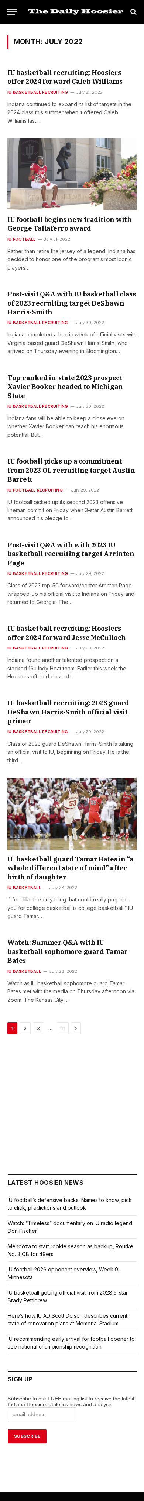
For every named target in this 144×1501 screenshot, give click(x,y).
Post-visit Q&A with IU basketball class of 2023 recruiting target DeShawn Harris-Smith (71, 303)
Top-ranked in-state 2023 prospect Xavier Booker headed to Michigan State (65, 387)
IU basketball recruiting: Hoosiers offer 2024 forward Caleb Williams (64, 77)
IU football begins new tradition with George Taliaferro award (69, 224)
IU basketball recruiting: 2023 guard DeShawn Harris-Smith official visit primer (68, 712)
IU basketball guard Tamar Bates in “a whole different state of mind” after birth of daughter (70, 868)
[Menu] (12, 12)
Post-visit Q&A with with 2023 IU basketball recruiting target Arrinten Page (70, 554)
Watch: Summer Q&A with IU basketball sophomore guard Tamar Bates (67, 951)
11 (63, 1028)
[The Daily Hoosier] (75, 11)
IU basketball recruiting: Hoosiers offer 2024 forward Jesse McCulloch (66, 632)
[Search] (133, 12)
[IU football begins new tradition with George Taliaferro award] (72, 174)
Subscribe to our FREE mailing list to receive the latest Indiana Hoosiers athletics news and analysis (71, 1401)
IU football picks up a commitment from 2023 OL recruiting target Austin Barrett (71, 470)
